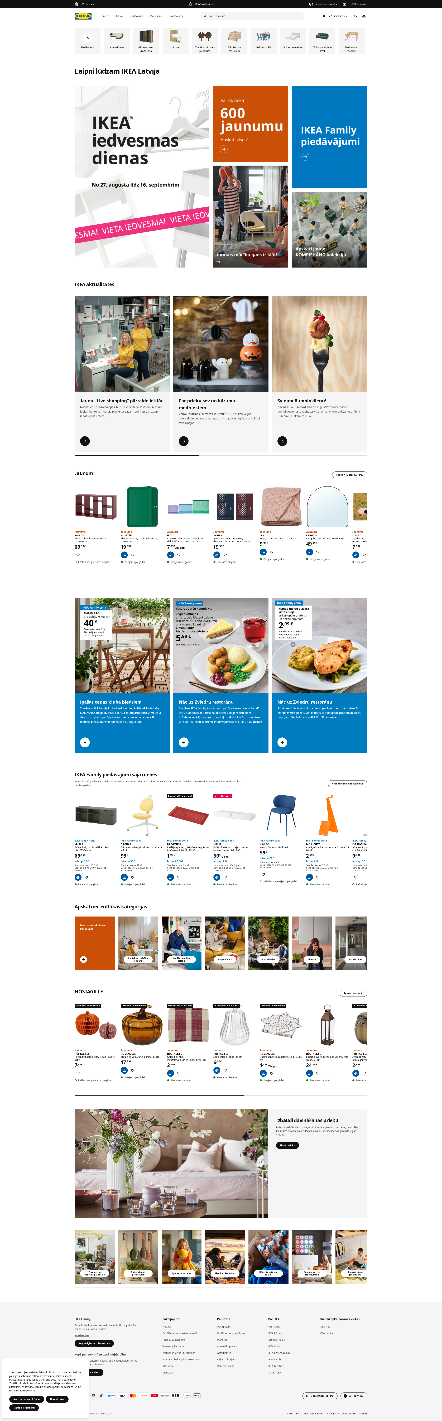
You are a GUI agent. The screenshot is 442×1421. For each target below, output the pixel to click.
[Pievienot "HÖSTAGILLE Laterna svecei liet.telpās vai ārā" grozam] (309, 1073)
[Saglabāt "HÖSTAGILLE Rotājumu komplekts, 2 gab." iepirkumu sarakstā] (78, 1073)
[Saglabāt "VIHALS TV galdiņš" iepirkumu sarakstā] (86, 877)
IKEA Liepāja (327, 1333)
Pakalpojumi (224, 1326)
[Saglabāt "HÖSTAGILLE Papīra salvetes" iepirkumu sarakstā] (271, 1073)
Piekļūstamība (294, 1413)
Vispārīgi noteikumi (313, 1413)
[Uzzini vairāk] (171, 1163)
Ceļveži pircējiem (226, 1359)
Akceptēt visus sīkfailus (26, 1399)
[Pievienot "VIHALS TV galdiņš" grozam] (78, 877)
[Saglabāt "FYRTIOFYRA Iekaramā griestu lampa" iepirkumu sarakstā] (355, 877)
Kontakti (363, 1413)
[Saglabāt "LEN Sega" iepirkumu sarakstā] (271, 552)
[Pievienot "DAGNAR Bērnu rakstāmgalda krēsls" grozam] (124, 877)
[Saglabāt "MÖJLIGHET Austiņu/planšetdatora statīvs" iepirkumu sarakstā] (317, 877)
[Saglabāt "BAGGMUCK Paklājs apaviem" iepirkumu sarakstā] (178, 877)
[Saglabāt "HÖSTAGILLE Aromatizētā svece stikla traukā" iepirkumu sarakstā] (364, 1073)
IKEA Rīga (325, 1326)
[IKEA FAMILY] (329, 137)
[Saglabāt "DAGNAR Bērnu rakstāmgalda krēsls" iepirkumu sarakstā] (132, 877)
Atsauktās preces (227, 1346)
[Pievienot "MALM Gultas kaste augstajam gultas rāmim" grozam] (216, 877)
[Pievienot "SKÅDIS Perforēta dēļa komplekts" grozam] (216, 554)
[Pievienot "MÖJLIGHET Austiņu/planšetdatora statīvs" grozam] (309, 877)
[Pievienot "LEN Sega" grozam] (263, 552)
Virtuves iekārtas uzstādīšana (178, 1352)
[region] (45, 1388)
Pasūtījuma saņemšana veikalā (179, 1333)
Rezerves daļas (225, 1366)
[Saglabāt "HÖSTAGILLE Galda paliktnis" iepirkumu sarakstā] (178, 1073)
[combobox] (251, 16)
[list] (221, 41)
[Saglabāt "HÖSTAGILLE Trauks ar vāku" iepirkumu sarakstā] (132, 1070)
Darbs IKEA (274, 1372)
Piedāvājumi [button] (136, 16)
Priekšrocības (82, 1335)
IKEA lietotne (275, 1366)
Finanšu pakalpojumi (173, 1339)
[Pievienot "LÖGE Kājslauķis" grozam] (355, 554)
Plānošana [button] (156, 16)
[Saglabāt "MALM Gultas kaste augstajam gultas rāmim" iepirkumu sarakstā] (225, 877)
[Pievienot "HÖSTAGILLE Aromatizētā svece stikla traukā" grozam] (355, 1073)
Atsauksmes (224, 1352)
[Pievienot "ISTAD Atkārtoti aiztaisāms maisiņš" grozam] (170, 554)
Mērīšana (167, 1366)
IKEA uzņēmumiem (279, 1352)
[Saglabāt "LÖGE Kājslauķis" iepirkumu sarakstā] (364, 554)
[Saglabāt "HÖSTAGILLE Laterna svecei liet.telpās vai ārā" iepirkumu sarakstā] (317, 1073)
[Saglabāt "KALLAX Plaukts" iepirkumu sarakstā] (78, 554)
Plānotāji (222, 1339)
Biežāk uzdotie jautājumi (231, 1333)
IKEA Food (274, 1346)
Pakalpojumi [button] (176, 16)
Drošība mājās (276, 1339)
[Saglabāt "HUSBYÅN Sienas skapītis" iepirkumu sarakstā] (132, 554)
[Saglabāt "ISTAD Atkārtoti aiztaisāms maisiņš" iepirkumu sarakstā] (178, 554)
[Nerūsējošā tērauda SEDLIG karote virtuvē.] (312, 943)
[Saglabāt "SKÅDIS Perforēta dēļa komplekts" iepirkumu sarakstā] (225, 554)
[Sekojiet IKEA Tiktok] (101, 1395)
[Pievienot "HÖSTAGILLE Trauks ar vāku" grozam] (124, 1070)
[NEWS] (251, 124)
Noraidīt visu (57, 1399)
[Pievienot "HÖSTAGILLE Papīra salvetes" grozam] (263, 1073)
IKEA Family (274, 1359)
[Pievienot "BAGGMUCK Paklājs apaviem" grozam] (170, 877)
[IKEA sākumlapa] (83, 16)
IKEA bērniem (275, 1333)
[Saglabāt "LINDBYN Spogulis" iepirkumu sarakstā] (317, 552)
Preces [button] (105, 16)
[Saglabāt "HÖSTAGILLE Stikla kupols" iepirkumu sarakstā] (225, 1070)
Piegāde (166, 1326)
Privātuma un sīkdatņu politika (341, 1413)
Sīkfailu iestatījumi (24, 1407)
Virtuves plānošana (173, 1346)
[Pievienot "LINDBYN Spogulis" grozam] (309, 552)
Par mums (274, 1326)
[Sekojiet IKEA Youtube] (93, 1395)
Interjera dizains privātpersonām (180, 1359)
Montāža (167, 1372)
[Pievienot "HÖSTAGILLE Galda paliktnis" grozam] (170, 1073)
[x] (355, 943)
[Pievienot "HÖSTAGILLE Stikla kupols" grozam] (216, 1070)
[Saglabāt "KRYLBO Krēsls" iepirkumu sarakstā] (263, 874)
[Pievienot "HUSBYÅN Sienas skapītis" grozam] (124, 554)
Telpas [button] (119, 16)
